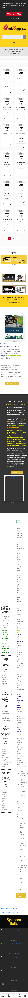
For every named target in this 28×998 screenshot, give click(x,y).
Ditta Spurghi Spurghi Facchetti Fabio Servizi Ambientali (20, 136)
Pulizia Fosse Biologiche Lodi (9, 908)
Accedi (19, 996)
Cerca (8, 996)
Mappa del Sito (5, 912)
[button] (14, 14)
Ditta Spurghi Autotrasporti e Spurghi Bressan (7, 164)
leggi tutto (7, 86)
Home (2, 996)
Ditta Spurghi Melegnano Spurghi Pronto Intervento (7, 193)
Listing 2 (15, 912)
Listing (11, 912)
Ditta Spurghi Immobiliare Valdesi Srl (7, 81)
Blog (25, 996)
